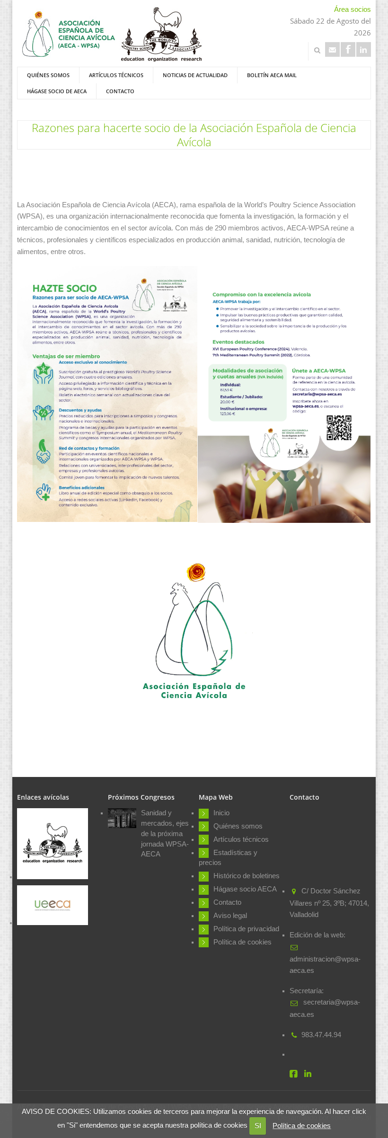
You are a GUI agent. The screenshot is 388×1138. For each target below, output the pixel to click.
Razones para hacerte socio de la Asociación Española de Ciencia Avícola (194, 135)
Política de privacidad (246, 929)
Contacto (120, 91)
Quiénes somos (48, 75)
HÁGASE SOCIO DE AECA (57, 91)
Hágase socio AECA (245, 889)
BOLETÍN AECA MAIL (272, 75)
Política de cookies (302, 1125)
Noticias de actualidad (195, 75)
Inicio (221, 813)
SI (258, 1125)
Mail (332, 49)
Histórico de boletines (246, 876)
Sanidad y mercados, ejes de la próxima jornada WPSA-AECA (165, 833)
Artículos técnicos (116, 75)
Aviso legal (230, 915)
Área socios (352, 9)
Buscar (317, 50)
